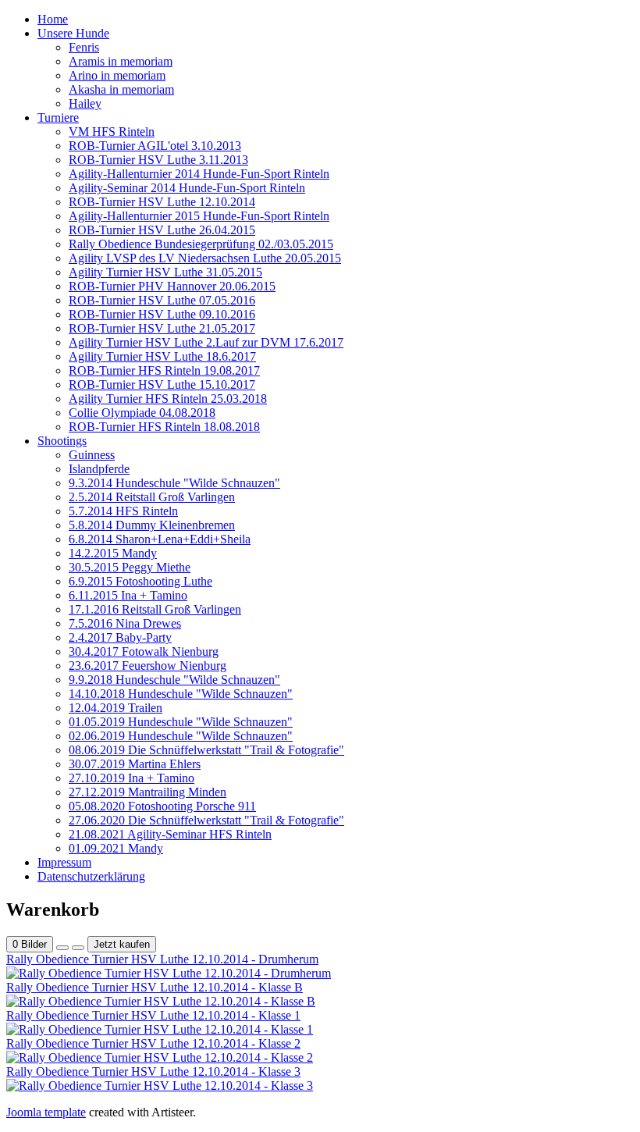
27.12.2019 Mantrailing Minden (147, 792)
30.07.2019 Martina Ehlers (135, 764)
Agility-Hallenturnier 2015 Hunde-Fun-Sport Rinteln (199, 215)
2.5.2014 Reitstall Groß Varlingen (152, 497)
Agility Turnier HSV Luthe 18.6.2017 (162, 356)
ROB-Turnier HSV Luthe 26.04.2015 (162, 230)
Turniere (58, 117)
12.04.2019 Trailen (115, 707)
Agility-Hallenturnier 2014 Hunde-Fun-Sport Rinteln (199, 173)
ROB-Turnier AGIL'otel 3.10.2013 (155, 145)
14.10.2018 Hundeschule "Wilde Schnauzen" (181, 693)
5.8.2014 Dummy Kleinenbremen (152, 525)
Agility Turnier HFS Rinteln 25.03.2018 (168, 398)
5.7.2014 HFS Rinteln (123, 511)
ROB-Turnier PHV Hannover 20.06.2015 (172, 286)
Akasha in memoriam (121, 89)
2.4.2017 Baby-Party (120, 637)
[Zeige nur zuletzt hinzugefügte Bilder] (78, 947)
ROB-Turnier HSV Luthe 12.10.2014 (162, 201)
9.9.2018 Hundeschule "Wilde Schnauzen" (174, 679)
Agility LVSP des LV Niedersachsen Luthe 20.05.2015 (205, 258)
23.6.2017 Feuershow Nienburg (147, 665)
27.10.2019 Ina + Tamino (131, 778)
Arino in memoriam (117, 75)
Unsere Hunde (73, 33)
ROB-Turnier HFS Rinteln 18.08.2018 (164, 426)
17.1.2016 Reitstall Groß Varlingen (155, 609)
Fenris (84, 47)
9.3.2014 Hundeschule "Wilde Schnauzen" (174, 482)
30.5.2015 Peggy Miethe (129, 567)
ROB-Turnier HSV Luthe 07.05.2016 (162, 300)
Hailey (85, 103)
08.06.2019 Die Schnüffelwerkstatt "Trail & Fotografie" (206, 749)
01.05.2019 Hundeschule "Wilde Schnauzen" (181, 721)
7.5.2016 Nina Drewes (125, 623)
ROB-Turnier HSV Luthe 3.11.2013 (158, 159)
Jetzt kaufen (122, 944)
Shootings (62, 440)
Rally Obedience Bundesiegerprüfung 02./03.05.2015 (201, 244)
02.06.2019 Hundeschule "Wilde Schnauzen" (181, 735)
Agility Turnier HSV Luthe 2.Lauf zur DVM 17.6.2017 (206, 342)
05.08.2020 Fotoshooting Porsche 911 (162, 806)
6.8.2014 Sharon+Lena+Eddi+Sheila (160, 539)
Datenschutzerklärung (91, 876)
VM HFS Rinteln (112, 131)
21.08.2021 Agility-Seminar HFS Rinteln (170, 834)
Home (52, 19)
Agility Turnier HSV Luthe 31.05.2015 (165, 272)
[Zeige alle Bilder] (62, 947)
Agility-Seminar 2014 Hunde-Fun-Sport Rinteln (187, 187)
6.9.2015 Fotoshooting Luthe (140, 581)
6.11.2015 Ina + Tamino (128, 595)
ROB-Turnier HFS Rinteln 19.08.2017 (164, 370)
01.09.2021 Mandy (116, 848)
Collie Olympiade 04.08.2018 (142, 412)
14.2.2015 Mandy (113, 553)
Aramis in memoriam (120, 61)
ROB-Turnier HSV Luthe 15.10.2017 (162, 384)
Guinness (92, 454)
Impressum (64, 862)
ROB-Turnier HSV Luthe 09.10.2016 (162, 314)
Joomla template (46, 1112)
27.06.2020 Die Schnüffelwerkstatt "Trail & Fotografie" (206, 820)
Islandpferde (99, 468)
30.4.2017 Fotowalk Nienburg (144, 651)
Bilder (29, 944)
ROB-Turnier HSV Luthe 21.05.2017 (162, 328)
